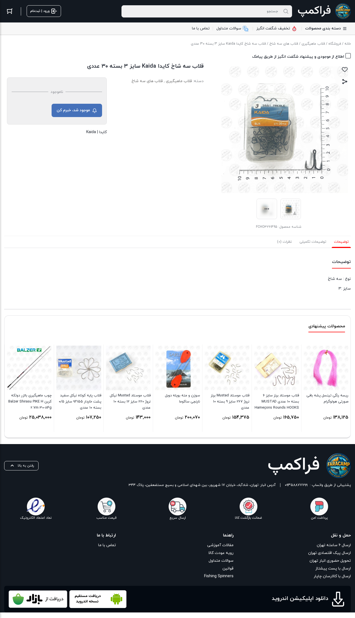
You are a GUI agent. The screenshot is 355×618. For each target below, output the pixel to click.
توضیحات (341, 241)
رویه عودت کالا (220, 553)
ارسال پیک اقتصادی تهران (329, 553)
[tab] (341, 242)
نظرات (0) (284, 241)
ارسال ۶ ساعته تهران (334, 545)
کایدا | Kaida (96, 132)
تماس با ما (107, 545)
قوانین (227, 568)
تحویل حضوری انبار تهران (330, 560)
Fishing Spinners (218, 576)
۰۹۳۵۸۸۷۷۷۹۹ (296, 485)
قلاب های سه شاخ (283, 43)
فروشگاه (334, 43)
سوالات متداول (221, 560)
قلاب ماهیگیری (313, 43)
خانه (347, 43)
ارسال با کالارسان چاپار (332, 576)
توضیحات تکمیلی (313, 241)
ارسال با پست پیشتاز (333, 568)
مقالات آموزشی (220, 545)
